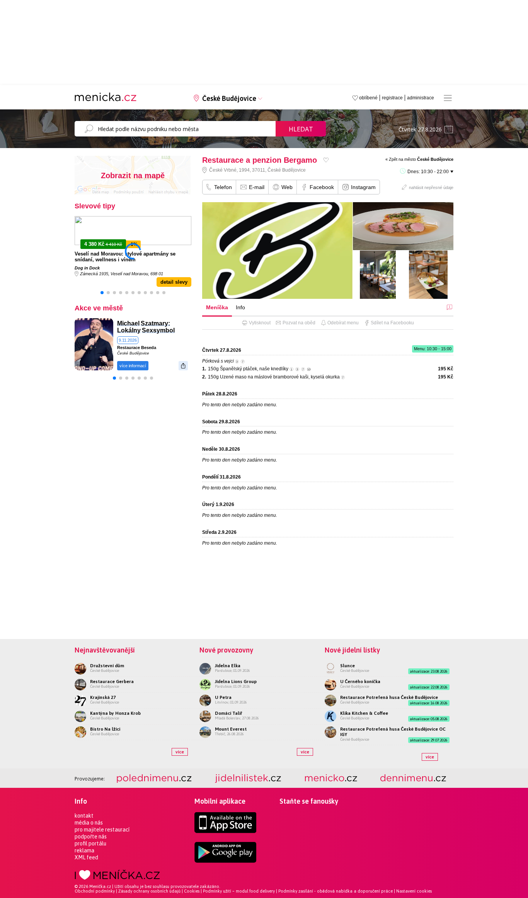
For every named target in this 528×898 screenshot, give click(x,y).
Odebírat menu (343, 322)
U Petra (223, 697)
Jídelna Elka (227, 665)
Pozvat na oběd (299, 322)
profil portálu (90, 843)
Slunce (347, 665)
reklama (84, 850)
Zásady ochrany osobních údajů (149, 891)
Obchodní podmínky (95, 891)
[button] (102, 292)
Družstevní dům (107, 665)
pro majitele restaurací (102, 829)
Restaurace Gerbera (112, 681)
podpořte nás (91, 836)
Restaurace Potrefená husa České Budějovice (389, 697)
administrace (420, 98)
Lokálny (129, 330)
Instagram (363, 187)
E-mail (256, 187)
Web (287, 187)
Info (240, 307)
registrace (392, 98)
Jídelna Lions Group (236, 681)
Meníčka (217, 307)
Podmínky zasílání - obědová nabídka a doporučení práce (335, 891)
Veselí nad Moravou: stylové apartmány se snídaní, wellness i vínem (125, 256)
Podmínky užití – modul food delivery (239, 891)
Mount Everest (231, 729)
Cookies (191, 891)
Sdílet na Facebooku (392, 322)
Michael (128, 323)
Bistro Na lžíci (105, 729)
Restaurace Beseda (136, 347)
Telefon (223, 187)
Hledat (301, 129)
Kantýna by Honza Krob (115, 713)
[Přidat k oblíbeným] (326, 160)
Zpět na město (421, 159)
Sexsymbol (158, 330)
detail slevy (173, 282)
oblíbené (368, 98)
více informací (132, 365)
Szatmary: (155, 323)
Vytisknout (260, 322)
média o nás (89, 823)
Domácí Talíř (228, 713)
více (179, 752)
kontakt (84, 816)
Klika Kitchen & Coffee (364, 713)
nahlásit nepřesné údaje (431, 187)
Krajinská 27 (103, 697)
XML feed (86, 857)
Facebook (322, 187)
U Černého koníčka (360, 681)
